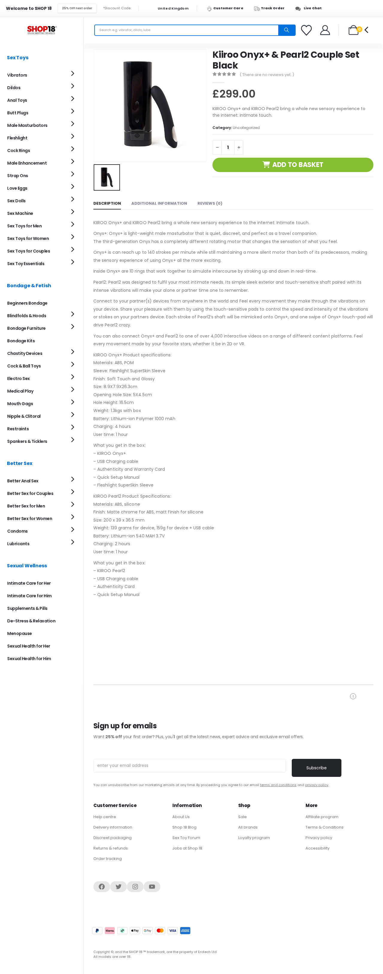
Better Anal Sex (23, 481)
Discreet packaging (112, 838)
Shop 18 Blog (184, 827)
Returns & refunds (110, 848)
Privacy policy (319, 838)
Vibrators (17, 75)
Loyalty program (254, 838)
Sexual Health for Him (29, 659)
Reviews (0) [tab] (209, 203)
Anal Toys (17, 100)
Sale (242, 817)
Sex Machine (20, 213)
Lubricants (18, 544)
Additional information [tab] (159, 203)
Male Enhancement (27, 163)
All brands (248, 827)
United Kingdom (173, 8)
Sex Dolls (16, 201)
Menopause (19, 633)
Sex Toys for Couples (28, 251)
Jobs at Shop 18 (187, 848)
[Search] (286, 30)
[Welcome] (325, 30)
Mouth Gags (20, 404)
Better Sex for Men (26, 506)
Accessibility (317, 848)
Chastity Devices (24, 353)
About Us (181, 817)
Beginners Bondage (27, 303)
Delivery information (112, 827)
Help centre (104, 817)
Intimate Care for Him (29, 596)
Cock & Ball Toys (24, 366)
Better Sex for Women (29, 519)
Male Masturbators (27, 125)
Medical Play (20, 391)
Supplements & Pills (27, 608)
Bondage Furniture (26, 328)
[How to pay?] (141, 930)
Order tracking (107, 858)
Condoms (17, 531)
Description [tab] (107, 203)
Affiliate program (322, 817)
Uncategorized (246, 127)
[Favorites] (307, 30)
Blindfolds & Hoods (26, 316)
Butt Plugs (17, 113)
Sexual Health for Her (28, 646)
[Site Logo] (42, 30)
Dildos (13, 88)
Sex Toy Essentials (25, 264)
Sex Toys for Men (24, 226)
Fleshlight (17, 138)
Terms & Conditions (325, 827)
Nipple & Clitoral (24, 416)
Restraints (18, 429)
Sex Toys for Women (28, 238)
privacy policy (316, 784)
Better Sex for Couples (30, 493)
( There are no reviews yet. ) (267, 75)
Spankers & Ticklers (27, 441)
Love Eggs (17, 188)
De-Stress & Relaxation (31, 621)
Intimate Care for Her (29, 583)
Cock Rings (18, 151)
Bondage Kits (21, 341)
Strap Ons (17, 176)
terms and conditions (278, 784)
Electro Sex (18, 379)
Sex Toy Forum (186, 838)
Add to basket (297, 164)
